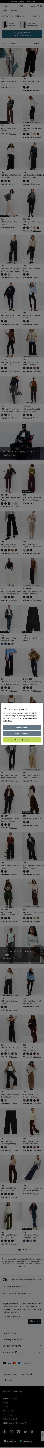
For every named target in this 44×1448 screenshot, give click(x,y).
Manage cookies (22, 727)
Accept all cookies (22, 740)
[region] (22, 724)
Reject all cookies (22, 733)
